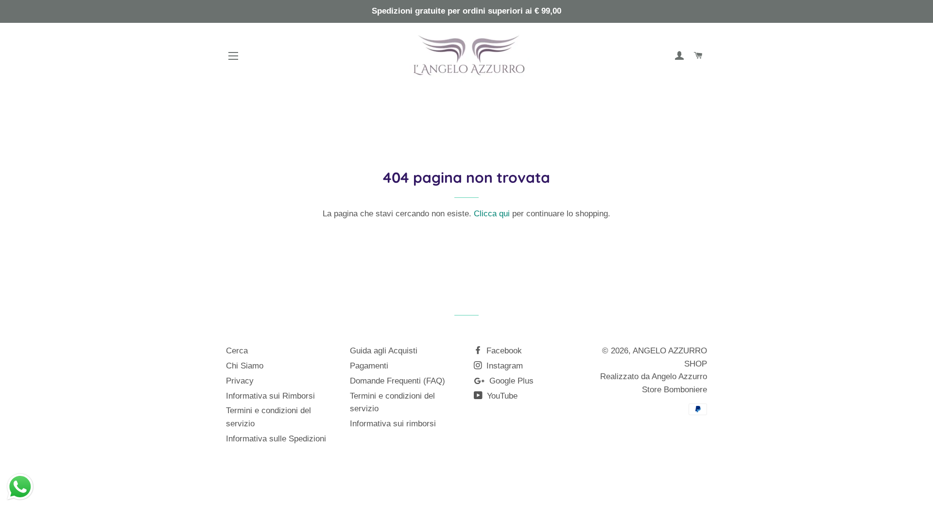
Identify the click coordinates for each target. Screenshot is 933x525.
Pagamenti (369, 365)
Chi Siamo (244, 365)
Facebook (503, 350)
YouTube (501, 396)
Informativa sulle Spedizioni (276, 438)
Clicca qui (492, 213)
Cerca (237, 350)
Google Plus (510, 380)
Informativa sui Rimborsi (270, 396)
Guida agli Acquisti (383, 350)
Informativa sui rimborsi (393, 423)
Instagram (503, 365)
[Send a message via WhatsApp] (20, 487)
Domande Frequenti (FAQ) (397, 380)
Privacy (240, 380)
